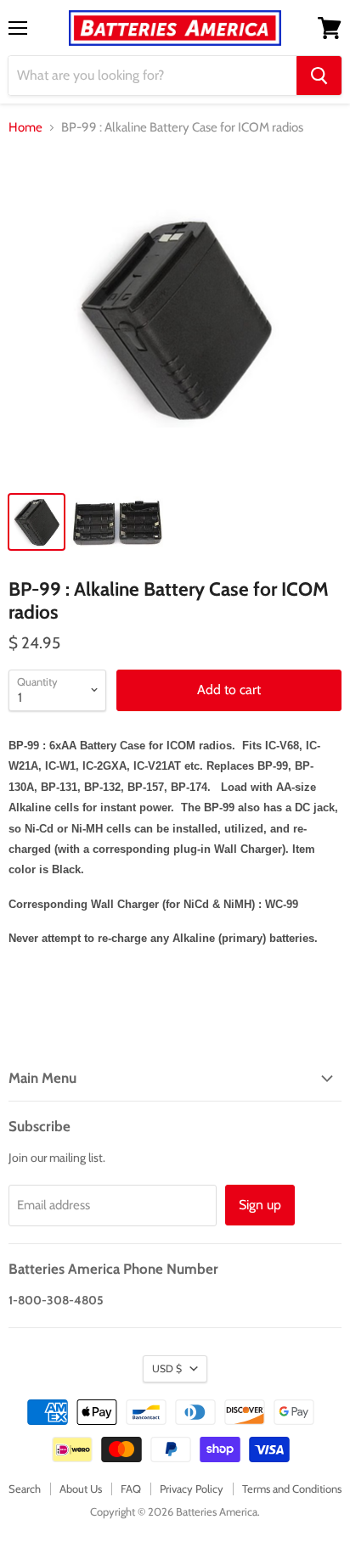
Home (25, 128)
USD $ (167, 1368)
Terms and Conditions (292, 1488)
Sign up (260, 1205)
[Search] (319, 75)
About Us (80, 1488)
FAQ (131, 1488)
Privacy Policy (191, 1488)
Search (24, 1488)
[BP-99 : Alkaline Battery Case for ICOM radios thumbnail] (36, 522)
